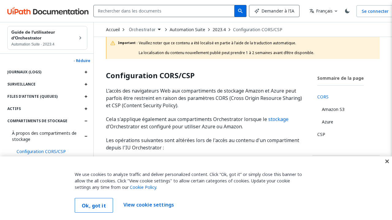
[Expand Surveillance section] (85, 84)
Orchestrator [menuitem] (142, 29)
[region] (196, 188)
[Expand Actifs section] (85, 109)
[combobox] (165, 11)
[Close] (387, 161)
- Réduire (82, 61)
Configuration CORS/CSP (257, 30)
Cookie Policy (143, 187)
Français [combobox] (321, 11)
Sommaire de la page (340, 78)
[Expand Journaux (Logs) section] (85, 72)
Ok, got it (94, 205)
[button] (49, 151)
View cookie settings (148, 204)
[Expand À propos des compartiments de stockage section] (85, 136)
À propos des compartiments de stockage (44, 136)
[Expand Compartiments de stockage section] (85, 121)
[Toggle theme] (347, 11)
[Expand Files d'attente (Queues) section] (85, 96)
